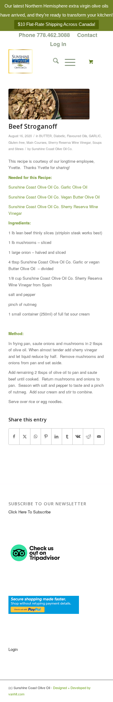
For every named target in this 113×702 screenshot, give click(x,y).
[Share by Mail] (99, 436)
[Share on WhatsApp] (35, 436)
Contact (87, 35)
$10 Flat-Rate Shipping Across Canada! (56, 24)
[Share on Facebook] (14, 436)
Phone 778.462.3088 (44, 35)
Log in (58, 44)
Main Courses (36, 142)
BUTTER (45, 136)
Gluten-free (16, 142)
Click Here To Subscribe (29, 512)
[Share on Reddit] (88, 436)
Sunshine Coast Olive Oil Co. (52, 148)
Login (13, 649)
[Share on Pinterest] (46, 436)
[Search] (53, 61)
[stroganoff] (48, 104)
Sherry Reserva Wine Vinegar (69, 142)
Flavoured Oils (77, 136)
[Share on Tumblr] (67, 436)
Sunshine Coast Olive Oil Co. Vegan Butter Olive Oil (54, 197)
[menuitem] (44, 35)
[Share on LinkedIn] (57, 436)
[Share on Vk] (78, 436)
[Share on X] (25, 436)
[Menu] (67, 61)
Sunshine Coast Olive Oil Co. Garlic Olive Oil (48, 187)
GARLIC (95, 136)
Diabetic (59, 136)
